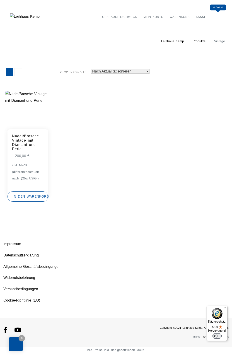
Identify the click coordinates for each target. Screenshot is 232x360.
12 (70, 72)
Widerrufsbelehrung (19, 278)
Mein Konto (153, 17)
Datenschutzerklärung (21, 255)
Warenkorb (180, 17)
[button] (27, 196)
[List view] (18, 72)
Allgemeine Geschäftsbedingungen (31, 266)
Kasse (201, 17)
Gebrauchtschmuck (119, 17)
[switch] (217, 336)
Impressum (12, 244)
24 (76, 72)
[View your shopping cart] (218, 17)
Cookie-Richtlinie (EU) (21, 300)
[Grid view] (9, 72)
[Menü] (224, 308)
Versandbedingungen (20, 289)
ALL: (82, 72)
